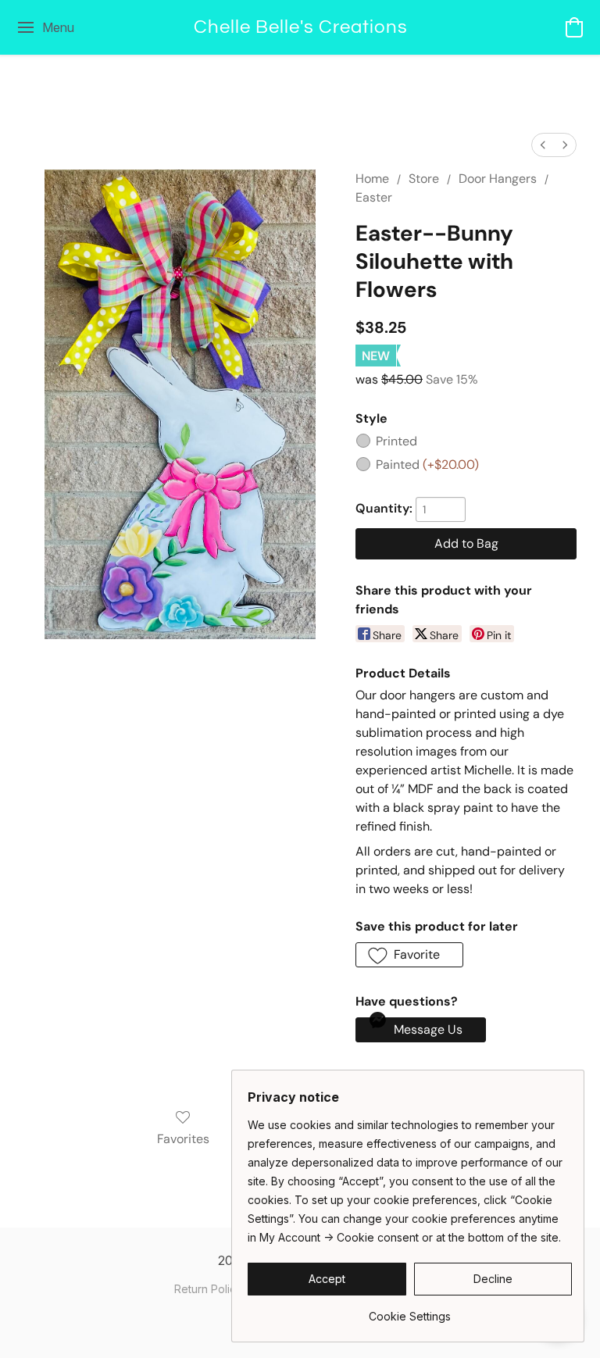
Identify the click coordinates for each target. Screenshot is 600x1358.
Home (372, 178)
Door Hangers (498, 178)
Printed (396, 441)
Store (424, 178)
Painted (427, 464)
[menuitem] (543, 145)
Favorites (183, 1139)
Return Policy (208, 1288)
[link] (410, 1310)
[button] (300, 27)
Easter (373, 197)
